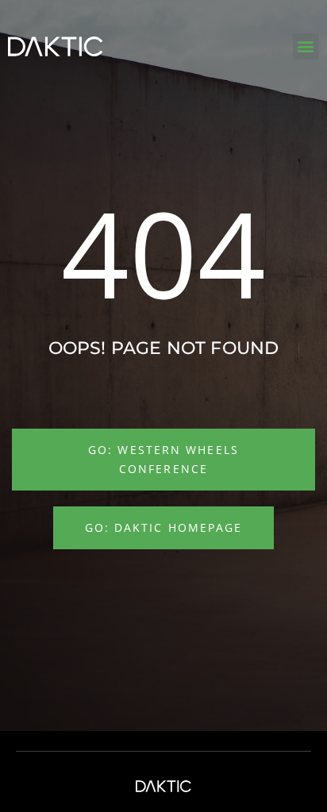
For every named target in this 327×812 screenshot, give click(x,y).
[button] (306, 46)
